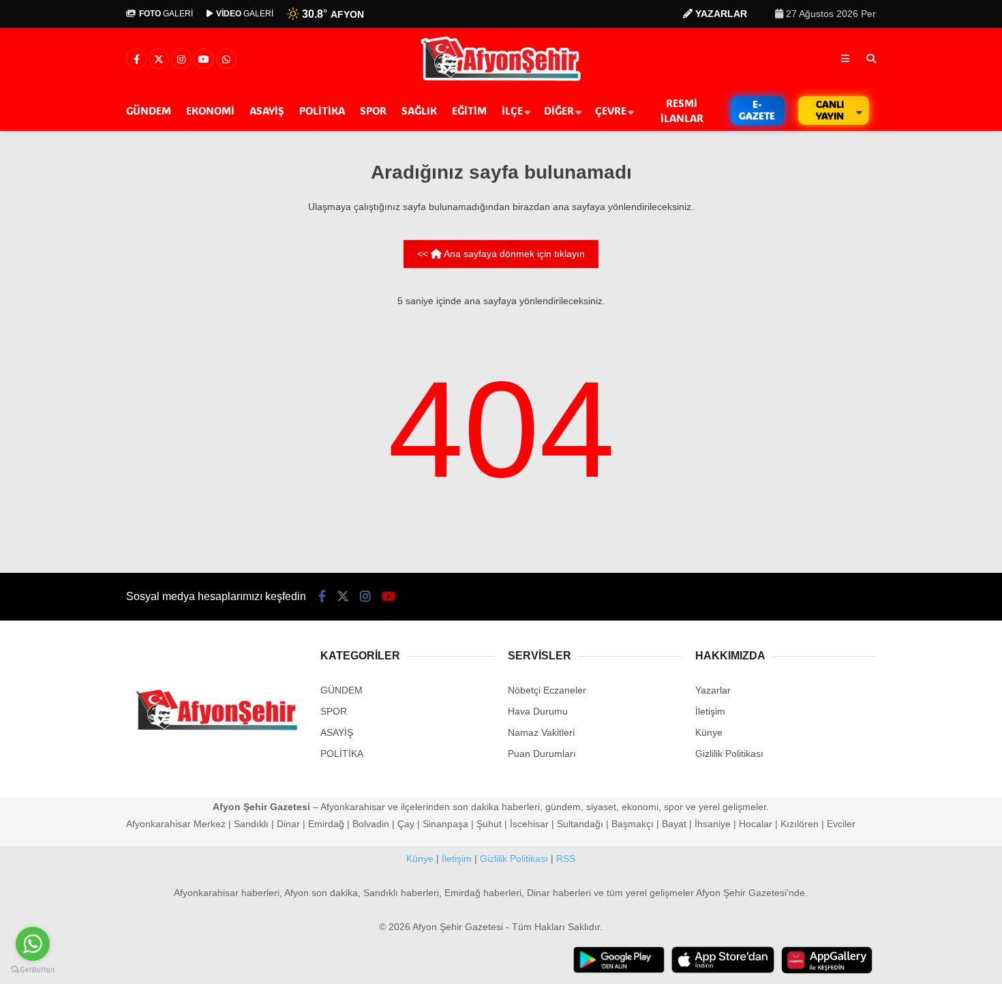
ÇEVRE (610, 110)
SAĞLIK (419, 110)
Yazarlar (713, 690)
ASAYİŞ (266, 110)
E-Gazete (757, 110)
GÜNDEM (148, 110)
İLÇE (512, 110)
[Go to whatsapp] (33, 944)
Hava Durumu (538, 711)
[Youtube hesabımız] (203, 59)
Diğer (559, 110)
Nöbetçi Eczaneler (547, 690)
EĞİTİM (469, 110)
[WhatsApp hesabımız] (226, 59)
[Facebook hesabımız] (136, 59)
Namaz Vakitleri (541, 732)
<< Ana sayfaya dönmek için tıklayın (501, 253)
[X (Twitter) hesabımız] (158, 59)
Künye (709, 732)
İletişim (710, 711)
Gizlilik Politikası (729, 753)
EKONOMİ (210, 110)
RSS (565, 858)
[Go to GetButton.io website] (33, 970)
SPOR (373, 110)
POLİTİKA (322, 110)
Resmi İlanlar (682, 110)
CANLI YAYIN (830, 110)
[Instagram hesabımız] (181, 59)
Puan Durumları (542, 753)
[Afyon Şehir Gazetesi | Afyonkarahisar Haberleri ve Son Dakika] (501, 79)
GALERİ (166, 13)
